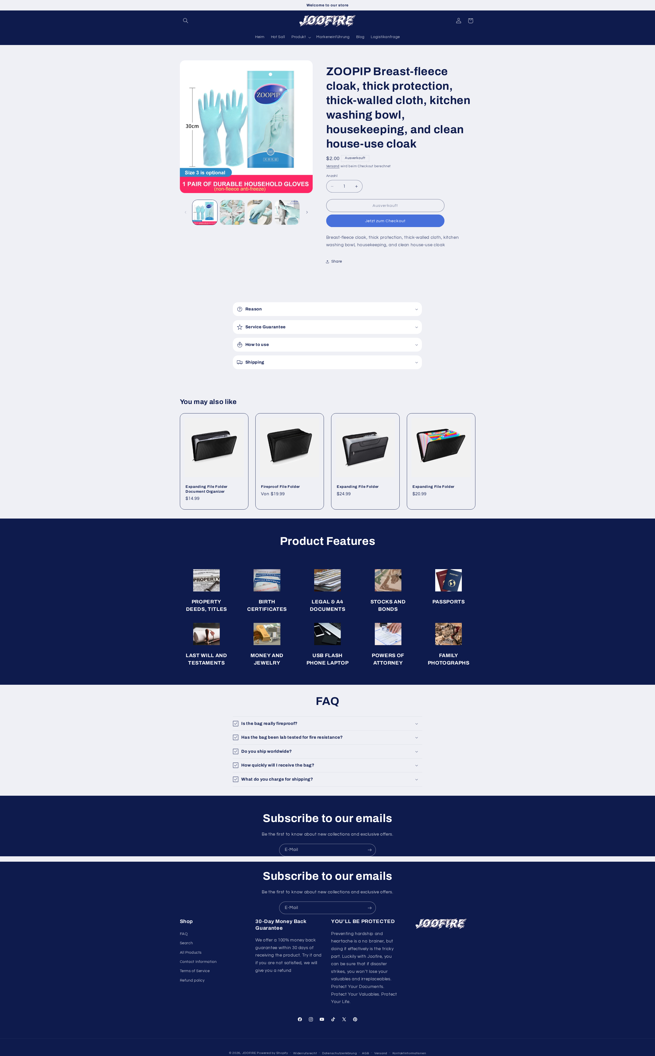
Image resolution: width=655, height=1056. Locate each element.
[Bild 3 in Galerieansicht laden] (259, 212)
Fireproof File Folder (280, 487)
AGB (365, 1053)
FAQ (184, 934)
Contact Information (198, 962)
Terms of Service (195, 971)
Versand (333, 166)
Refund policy (192, 980)
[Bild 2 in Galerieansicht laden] (232, 212)
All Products (191, 952)
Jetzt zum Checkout (385, 221)
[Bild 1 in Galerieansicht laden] (204, 212)
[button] (186, 21)
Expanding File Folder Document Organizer (206, 489)
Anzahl (332, 176)
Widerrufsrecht (305, 1053)
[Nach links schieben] (185, 212)
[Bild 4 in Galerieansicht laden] (287, 212)
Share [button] (336, 262)
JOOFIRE (249, 1053)
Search (186, 943)
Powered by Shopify (272, 1053)
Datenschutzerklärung (339, 1053)
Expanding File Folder (358, 487)
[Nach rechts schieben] (307, 212)
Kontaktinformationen (409, 1053)
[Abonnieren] (370, 850)
